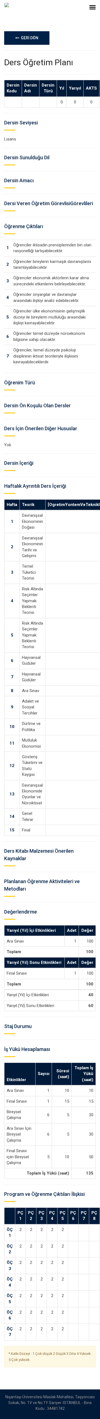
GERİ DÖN (28, 38)
